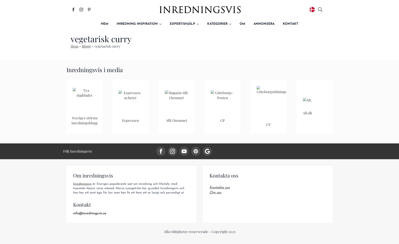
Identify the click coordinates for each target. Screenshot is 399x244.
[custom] (195, 151)
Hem (104, 24)
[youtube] (184, 151)
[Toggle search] (320, 9)
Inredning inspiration (137, 24)
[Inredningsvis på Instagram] (81, 9)
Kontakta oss (219, 187)
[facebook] (160, 151)
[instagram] (172, 151)
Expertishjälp (182, 24)
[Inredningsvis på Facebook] (73, 9)
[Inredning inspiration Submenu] (162, 24)
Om (242, 24)
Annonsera (264, 24)
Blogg (86, 46)
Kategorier (217, 24)
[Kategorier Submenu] (231, 24)
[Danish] (312, 9)
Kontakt (290, 24)
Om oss (215, 192)
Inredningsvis (82, 184)
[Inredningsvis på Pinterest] (89, 9)
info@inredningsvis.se (89, 213)
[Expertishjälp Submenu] (199, 24)
